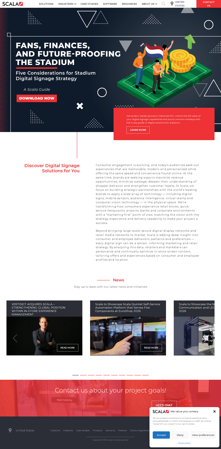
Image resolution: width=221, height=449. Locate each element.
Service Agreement (140, 430)
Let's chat (164, 405)
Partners (122, 430)
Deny (180, 435)
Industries (68, 430)
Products (97, 430)
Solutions (55, 430)
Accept (161, 435)
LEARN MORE (138, 129)
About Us (110, 430)
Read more (68, 347)
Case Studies (83, 430)
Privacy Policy (184, 443)
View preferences (203, 435)
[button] (214, 411)
